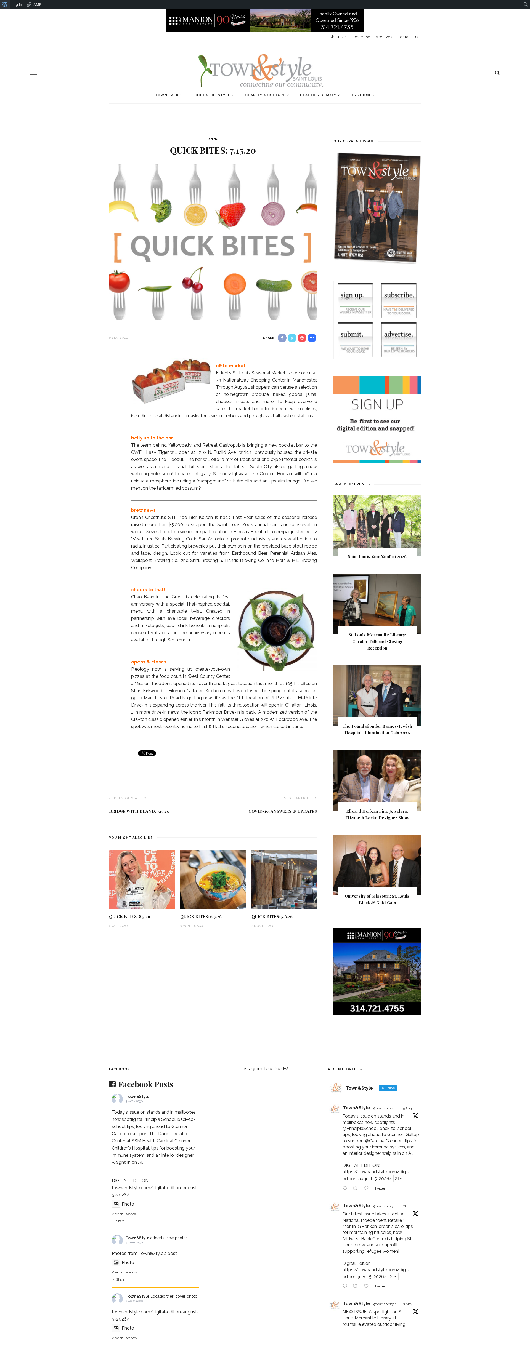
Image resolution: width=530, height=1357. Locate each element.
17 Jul (407, 1206)
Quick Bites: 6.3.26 (201, 916)
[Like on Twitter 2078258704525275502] (367, 1287)
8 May (407, 1304)
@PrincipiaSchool (360, 1128)
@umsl (349, 1324)
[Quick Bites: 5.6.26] (284, 879)
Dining (213, 139)
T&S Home (361, 95)
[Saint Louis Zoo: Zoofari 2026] (377, 525)
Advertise (361, 37)
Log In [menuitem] (17, 4)
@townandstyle (385, 1108)
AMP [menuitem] (37, 4)
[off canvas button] (33, 73)
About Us (338, 37)
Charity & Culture (265, 95)
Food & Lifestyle (211, 95)
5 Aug (407, 1108)
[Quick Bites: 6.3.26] (213, 879)
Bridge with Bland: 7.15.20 (139, 811)
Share (120, 1221)
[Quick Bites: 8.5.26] (142, 879)
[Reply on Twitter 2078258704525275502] (346, 1287)
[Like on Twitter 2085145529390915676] (367, 1189)
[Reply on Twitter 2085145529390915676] (346, 1189)
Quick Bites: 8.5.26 (129, 916)
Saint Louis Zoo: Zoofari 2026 (377, 556)
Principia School (159, 1119)
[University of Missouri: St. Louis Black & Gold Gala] (377, 864)
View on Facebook (124, 1214)
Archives (384, 37)
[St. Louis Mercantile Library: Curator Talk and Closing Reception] (377, 603)
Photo (128, 1204)
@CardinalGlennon (384, 1140)
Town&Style (138, 1096)
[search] (497, 73)
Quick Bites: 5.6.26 (272, 916)
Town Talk (167, 95)
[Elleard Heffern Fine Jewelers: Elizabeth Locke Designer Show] (377, 780)
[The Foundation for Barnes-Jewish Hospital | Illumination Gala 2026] (377, 695)
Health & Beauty (318, 95)
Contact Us (408, 37)
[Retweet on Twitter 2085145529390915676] (356, 1189)
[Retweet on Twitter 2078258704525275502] (356, 1287)
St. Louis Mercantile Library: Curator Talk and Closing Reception (377, 641)
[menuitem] (5, 4)
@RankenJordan (374, 1226)
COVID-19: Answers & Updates (282, 811)
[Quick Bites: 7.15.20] (213, 241)
